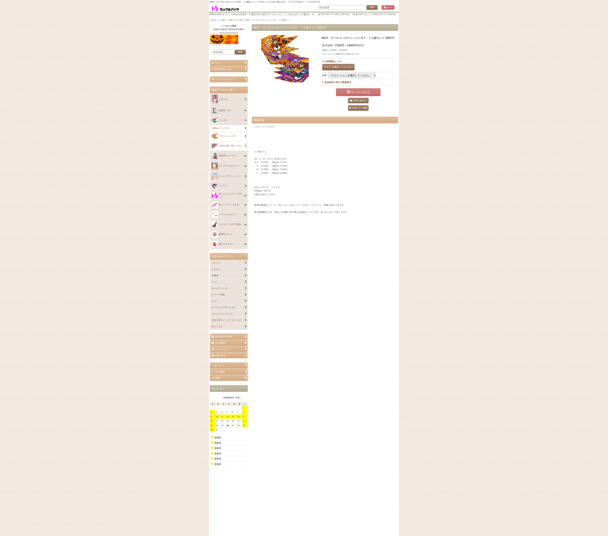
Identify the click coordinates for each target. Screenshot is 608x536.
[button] (358, 108)
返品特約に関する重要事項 (338, 82)
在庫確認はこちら (333, 61)
